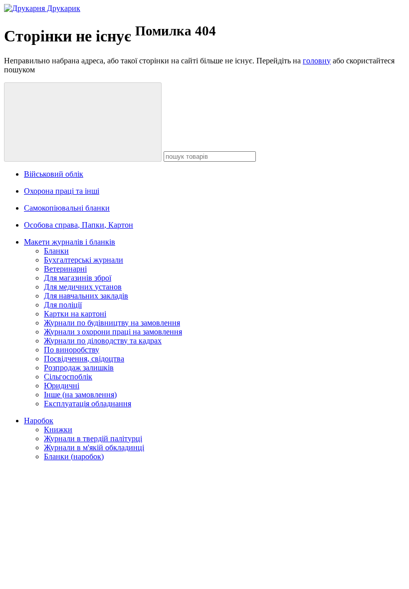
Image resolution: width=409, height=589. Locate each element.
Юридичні (61, 385)
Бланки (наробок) (74, 456)
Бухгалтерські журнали (83, 260)
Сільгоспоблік (68, 376)
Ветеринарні (65, 269)
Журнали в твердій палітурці (93, 438)
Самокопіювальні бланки (67, 208)
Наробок (38, 420)
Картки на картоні (75, 313)
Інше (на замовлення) (80, 394)
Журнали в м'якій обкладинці (94, 447)
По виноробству (71, 349)
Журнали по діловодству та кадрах (103, 340)
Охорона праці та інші (61, 191)
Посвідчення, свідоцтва (84, 358)
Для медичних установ (83, 287)
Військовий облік (53, 174)
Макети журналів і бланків (69, 242)
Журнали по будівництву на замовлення (112, 322)
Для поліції (63, 304)
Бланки (56, 251)
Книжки (58, 429)
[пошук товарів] (83, 122)
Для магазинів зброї (77, 278)
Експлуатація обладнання (87, 403)
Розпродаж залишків (79, 367)
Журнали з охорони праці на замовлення (113, 331)
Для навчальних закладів (86, 296)
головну (317, 60)
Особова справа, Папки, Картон (78, 225)
